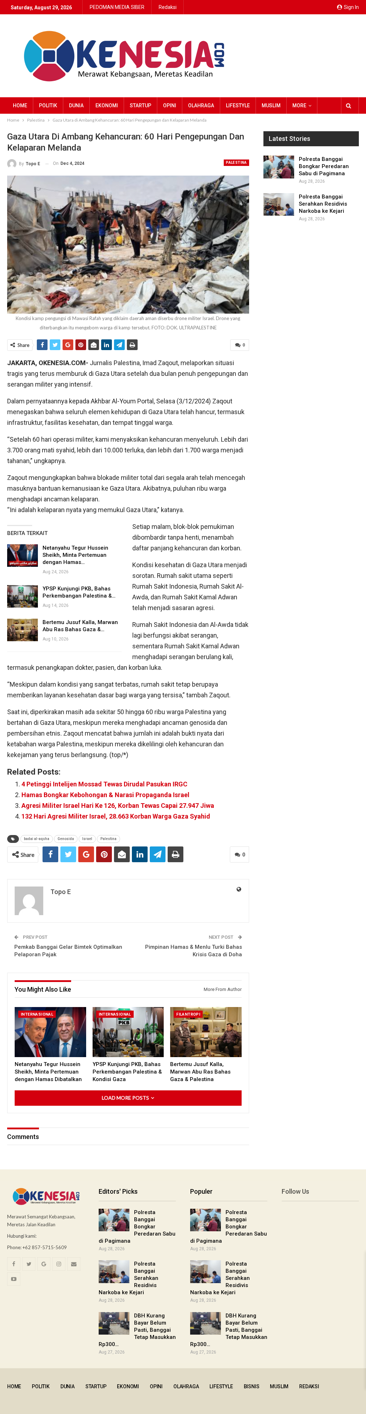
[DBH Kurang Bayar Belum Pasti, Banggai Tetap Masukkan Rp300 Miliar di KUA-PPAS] (114, 1323)
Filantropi (188, 1014)
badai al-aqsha (36, 839)
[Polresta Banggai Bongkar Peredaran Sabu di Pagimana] (278, 167)
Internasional (37, 1014)
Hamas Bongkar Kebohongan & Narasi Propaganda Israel (105, 795)
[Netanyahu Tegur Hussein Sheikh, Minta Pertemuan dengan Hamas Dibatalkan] (22, 555)
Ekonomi (106, 105)
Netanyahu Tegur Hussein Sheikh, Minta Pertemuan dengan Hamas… (75, 555)
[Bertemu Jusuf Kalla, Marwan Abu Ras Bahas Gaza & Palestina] (22, 630)
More (299, 105)
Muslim (271, 105)
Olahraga (201, 105)
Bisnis (251, 1386)
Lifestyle (238, 105)
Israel (87, 839)
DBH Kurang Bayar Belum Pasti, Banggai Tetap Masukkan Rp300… (137, 1329)
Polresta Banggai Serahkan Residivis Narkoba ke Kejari (323, 203)
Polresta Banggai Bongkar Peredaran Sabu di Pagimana (324, 166)
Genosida (66, 839)
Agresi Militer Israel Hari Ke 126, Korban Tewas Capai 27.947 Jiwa (117, 805)
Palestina (236, 163)
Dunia (76, 105)
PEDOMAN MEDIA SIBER (117, 7)
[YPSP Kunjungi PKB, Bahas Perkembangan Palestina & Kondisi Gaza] (22, 596)
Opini (169, 105)
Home (20, 105)
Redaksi (168, 7)
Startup (140, 105)
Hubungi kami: (21, 1236)
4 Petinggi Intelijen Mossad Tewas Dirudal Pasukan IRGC (104, 784)
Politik (48, 105)
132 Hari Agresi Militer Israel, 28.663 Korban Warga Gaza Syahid (115, 816)
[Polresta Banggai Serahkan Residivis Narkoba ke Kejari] (278, 204)
